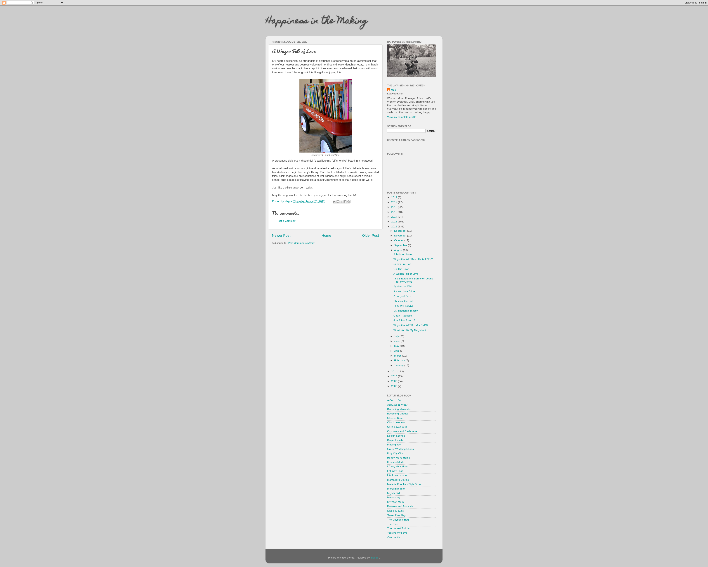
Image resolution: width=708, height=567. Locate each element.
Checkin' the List (403, 301)
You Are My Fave (397, 532)
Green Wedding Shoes (400, 449)
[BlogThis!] (338, 201)
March (398, 355)
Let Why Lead (395, 471)
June (397, 341)
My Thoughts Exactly (405, 310)
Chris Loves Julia (397, 427)
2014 (394, 216)
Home (326, 235)
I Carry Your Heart (397, 466)
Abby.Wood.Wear (397, 404)
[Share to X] (341, 201)
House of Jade (395, 462)
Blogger (374, 557)
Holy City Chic (395, 453)
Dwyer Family (395, 440)
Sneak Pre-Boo (402, 264)
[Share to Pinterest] (348, 201)
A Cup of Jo (394, 400)
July (397, 336)
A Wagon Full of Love (405, 273)
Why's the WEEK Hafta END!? (410, 325)
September (401, 245)
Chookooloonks (396, 422)
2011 (394, 371)
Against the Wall (402, 286)
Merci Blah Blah (396, 488)
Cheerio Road (395, 418)
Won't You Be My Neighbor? (409, 330)
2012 (394, 226)
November (400, 235)
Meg (393, 90)
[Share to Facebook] (345, 201)
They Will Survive (403, 306)
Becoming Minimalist (399, 409)
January (399, 365)
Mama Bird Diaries (398, 479)
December (400, 230)
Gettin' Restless (402, 315)
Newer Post (281, 235)
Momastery (393, 497)
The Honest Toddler (398, 528)
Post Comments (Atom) (301, 243)
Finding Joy (394, 444)
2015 (394, 212)
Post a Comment (286, 220)
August (398, 250)
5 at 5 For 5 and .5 (404, 320)
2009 (394, 381)
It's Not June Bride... (405, 291)
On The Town (401, 269)
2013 (394, 221)
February (400, 360)
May (397, 346)
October (399, 240)
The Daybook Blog (398, 519)
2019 (394, 197)
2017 (394, 202)
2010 (394, 376)
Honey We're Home (398, 457)
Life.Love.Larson (397, 475)
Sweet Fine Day (396, 515)
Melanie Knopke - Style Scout (404, 484)
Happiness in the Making (317, 21)
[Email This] (334, 201)
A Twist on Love (402, 254)
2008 (394, 386)
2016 (394, 207)
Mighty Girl (393, 493)
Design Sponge (396, 435)
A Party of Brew (402, 296)
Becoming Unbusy (397, 413)
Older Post (370, 235)
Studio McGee (395, 510)
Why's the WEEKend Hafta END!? (413, 259)
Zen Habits (393, 537)
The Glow (392, 524)
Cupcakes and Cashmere (402, 431)
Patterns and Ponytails (400, 506)
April (397, 351)
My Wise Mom (395, 502)
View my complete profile (401, 117)
